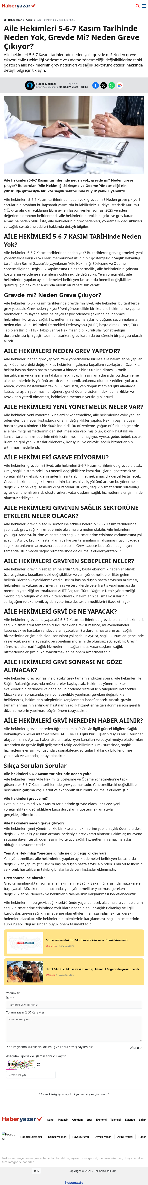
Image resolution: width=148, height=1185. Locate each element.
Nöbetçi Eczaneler (31, 1136)
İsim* (10, 998)
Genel (29, 19)
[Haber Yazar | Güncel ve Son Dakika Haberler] (23, 1119)
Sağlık (142, 1119)
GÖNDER (135, 1048)
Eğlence (130, 1119)
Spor (89, 1119)
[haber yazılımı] (74, 1182)
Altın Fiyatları (125, 1136)
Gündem (77, 1119)
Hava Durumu (80, 1136)
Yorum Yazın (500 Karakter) (25, 1012)
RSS (36, 1171)
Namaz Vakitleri (57, 1136)
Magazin (63, 1119)
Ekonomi (101, 1119)
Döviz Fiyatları (103, 1136)
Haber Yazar (15, 20)
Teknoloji (115, 1119)
